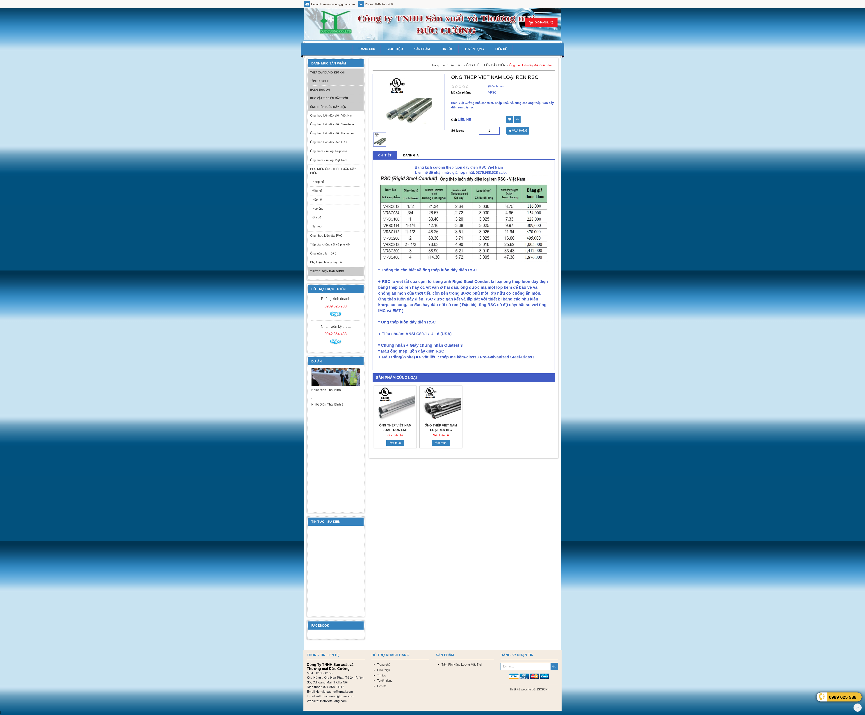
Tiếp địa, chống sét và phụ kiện (330, 244)
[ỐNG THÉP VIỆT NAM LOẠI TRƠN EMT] (395, 403)
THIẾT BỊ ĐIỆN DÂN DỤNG (327, 271)
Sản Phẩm (422, 49)
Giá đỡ (316, 217)
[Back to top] (858, 708)
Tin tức (447, 49)
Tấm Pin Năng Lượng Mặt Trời (462, 664)
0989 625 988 (842, 697)
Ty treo (316, 226)
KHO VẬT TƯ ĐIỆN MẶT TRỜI (329, 98)
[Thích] (509, 119)
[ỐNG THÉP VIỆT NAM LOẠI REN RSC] (408, 102)
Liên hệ (501, 49)
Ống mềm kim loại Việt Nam (328, 160)
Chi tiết (385, 155)
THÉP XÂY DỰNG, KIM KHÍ (327, 72)
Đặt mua (395, 443)
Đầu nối (317, 190)
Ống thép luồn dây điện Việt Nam (331, 115)
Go (554, 666)
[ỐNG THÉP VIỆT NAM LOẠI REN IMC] (441, 403)
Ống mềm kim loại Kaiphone (328, 151)
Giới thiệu (395, 49)
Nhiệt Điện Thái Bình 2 (327, 402)
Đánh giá (411, 155)
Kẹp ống (317, 208)
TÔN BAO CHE (319, 81)
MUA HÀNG (519, 130)
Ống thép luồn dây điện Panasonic (332, 133)
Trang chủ (366, 49)
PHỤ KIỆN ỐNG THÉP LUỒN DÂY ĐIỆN (333, 171)
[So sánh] (517, 119)
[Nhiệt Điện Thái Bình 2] (335, 383)
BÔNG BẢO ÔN (320, 89)
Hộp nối (317, 199)
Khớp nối (318, 181)
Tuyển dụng (474, 49)
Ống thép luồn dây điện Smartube (332, 124)
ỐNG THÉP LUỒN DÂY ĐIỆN (328, 107)
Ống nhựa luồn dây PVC (326, 235)
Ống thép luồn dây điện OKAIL (330, 142)
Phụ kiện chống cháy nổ (326, 262)
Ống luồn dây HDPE (323, 253)
